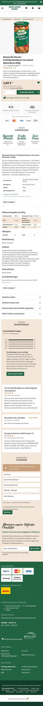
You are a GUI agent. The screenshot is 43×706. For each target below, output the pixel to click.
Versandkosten (37, 685)
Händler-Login (35, 688)
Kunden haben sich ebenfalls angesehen (18, 308)
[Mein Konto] (33, 8)
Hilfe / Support (6, 690)
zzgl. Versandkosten (16, 88)
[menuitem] (4, 8)
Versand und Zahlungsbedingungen (9, 655)
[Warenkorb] (39, 8)
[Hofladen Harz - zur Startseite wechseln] (14, 8)
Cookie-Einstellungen (29, 667)
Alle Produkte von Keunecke (13, 314)
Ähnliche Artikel (8, 297)
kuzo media (32, 699)
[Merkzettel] (26, 8)
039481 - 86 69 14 (8, 622)
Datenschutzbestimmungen (21, 507)
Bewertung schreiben (15, 374)
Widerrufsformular (28, 655)
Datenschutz (26, 669)
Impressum (26, 672)
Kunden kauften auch (10, 303)
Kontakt (21, 368)
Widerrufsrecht (6, 669)
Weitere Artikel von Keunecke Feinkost (17, 196)
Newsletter (5, 651)
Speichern (7, 512)
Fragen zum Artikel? (10, 194)
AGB (2, 672)
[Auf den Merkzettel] (38, 82)
